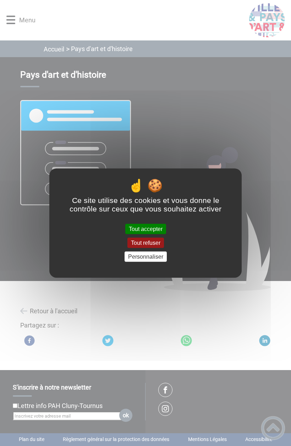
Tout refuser (145, 242)
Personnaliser (145, 257)
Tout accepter (146, 229)
